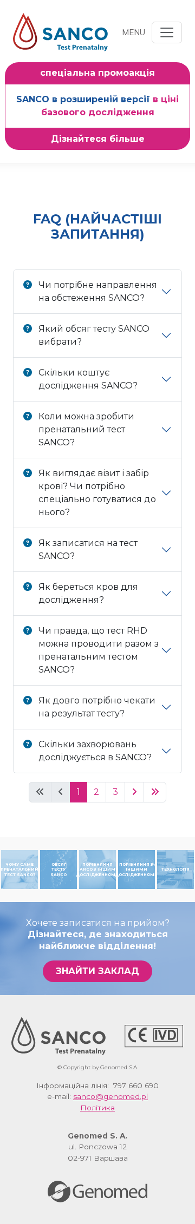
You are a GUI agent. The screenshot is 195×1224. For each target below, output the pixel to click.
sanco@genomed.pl (110, 1096)
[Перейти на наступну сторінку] (134, 792)
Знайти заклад (97, 971)
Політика (97, 1107)
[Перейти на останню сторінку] (155, 792)
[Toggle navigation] (167, 32)
